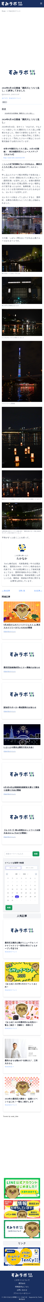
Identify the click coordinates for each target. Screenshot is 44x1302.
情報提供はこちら (22, 1287)
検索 (36, 854)
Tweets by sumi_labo (10, 1116)
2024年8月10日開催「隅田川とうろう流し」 (19, 113)
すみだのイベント (14, 11)
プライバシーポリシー (22, 1293)
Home (4, 11)
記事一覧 (22, 590)
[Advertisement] (22, 35)
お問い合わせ (22, 1290)
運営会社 (22, 1283)
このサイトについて (22, 1280)
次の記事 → (38, 590)
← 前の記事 (6, 590)
